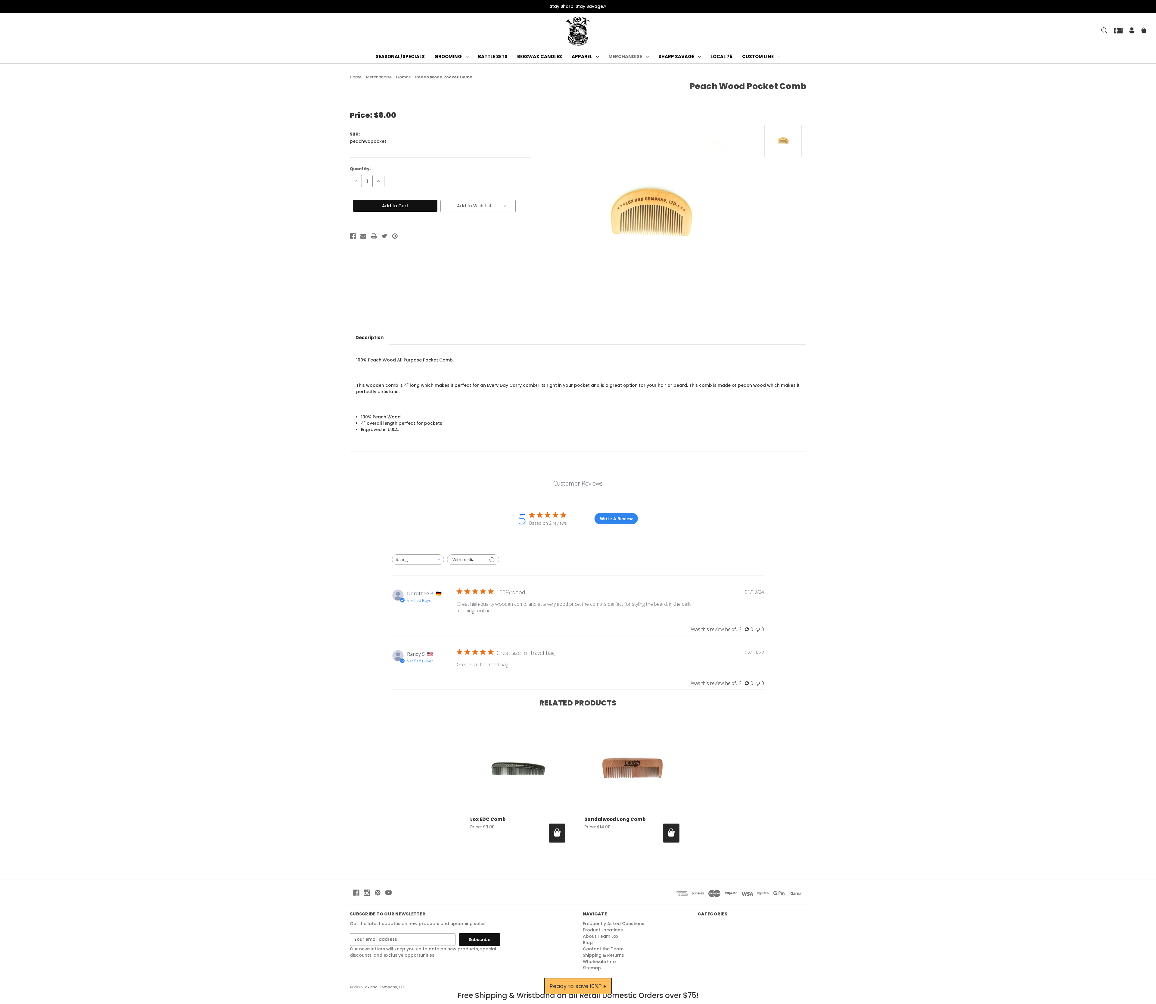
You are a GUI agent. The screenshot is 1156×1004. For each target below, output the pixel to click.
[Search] (1104, 30)
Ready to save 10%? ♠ (578, 986)
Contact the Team (603, 949)
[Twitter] (384, 236)
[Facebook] (353, 236)
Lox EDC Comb (487, 819)
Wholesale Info (599, 962)
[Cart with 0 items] (1144, 31)
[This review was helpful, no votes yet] (747, 629)
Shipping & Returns (603, 955)
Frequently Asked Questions (613, 924)
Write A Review (616, 518)
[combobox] (418, 559)
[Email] (363, 236)
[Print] (374, 236)
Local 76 (721, 56)
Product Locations (603, 930)
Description (370, 337)
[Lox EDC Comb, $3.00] (517, 767)
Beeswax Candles (539, 56)
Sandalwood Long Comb (614, 819)
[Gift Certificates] (1118, 30)
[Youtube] (388, 893)
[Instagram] (367, 893)
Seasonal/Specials (400, 56)
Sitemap (592, 968)
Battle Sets (493, 56)
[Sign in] (1132, 31)
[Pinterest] (395, 236)
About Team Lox (600, 936)
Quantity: (360, 169)
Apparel (582, 56)
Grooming (448, 56)
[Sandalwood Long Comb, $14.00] (632, 767)
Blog (588, 943)
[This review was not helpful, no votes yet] (758, 629)
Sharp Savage (676, 56)
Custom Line (758, 56)
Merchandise (625, 56)
